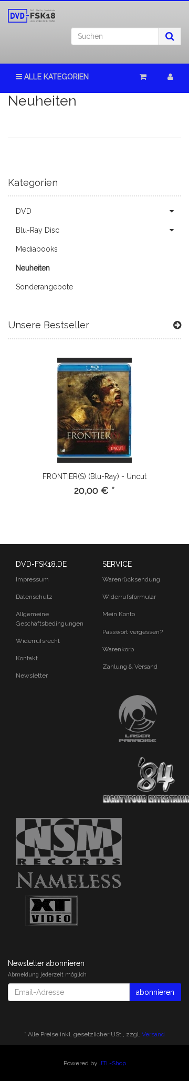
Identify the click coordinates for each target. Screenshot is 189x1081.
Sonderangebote (44, 287)
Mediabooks (37, 249)
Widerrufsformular (129, 596)
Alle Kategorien (55, 76)
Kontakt (27, 658)
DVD (24, 211)
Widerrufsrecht (38, 641)
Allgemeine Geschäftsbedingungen (49, 618)
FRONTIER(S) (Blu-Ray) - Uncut (94, 476)
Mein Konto (118, 614)
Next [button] (171, 439)
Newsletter (32, 675)
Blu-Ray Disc (37, 230)
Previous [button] (18, 439)
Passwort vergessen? (132, 632)
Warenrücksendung (131, 579)
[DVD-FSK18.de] (31, 16)
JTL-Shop (112, 1063)
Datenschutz (34, 596)
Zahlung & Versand (130, 666)
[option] (94, 434)
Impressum (32, 579)
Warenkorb (118, 649)
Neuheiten (33, 268)
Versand (153, 1034)
